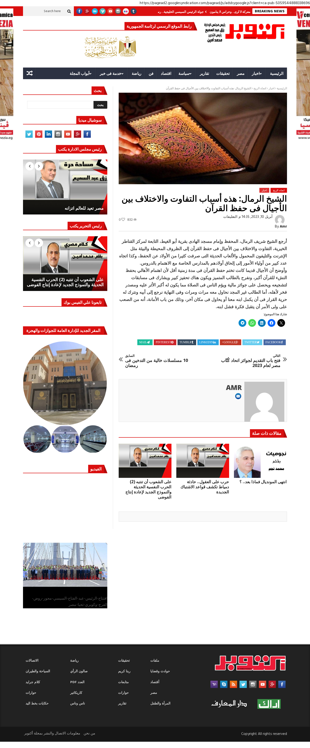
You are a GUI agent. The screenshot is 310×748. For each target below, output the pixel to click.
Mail (143, 342)
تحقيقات (223, 73)
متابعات (123, 682)
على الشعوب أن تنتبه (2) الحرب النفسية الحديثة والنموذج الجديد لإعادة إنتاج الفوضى (148, 489)
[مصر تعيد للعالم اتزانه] (65, 187)
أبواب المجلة (79, 73)
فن (151, 73)
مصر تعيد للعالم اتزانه (84, 208)
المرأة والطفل (160, 703)
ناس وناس (77, 703)
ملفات (154, 661)
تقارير (204, 73)
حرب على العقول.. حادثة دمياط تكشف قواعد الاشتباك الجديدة (204, 487)
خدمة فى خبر (110, 73)
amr (283, 226)
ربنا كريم (124, 671)
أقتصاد (154, 682)
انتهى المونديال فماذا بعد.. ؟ (263, 481)
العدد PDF (77, 682)
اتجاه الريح (260, 88)
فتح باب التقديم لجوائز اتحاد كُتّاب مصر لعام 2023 (250, 361)
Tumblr (185, 342)
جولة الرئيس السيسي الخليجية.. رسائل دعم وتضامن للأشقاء (184, 11)
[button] (65, 383)
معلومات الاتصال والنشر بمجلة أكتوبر (52, 733)
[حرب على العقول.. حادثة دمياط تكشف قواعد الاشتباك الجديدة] (202, 461)
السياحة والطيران (38, 671)
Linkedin (206, 342)
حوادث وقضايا (160, 671)
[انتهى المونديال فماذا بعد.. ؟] (260, 461)
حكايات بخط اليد (37, 703)
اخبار (256, 73)
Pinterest (163, 342)
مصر (241, 73)
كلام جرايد (33, 682)
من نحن (89, 733)
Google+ (229, 342)
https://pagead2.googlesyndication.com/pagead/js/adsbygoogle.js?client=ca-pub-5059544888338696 (225, 3)
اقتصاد (166, 73)
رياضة (136, 73)
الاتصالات (32, 661)
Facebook (273, 342)
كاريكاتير (76, 693)
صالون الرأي (79, 671)
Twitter (250, 342)
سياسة (183, 73)
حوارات (31, 693)
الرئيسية (276, 73)
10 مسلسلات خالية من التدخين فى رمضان (156, 361)
